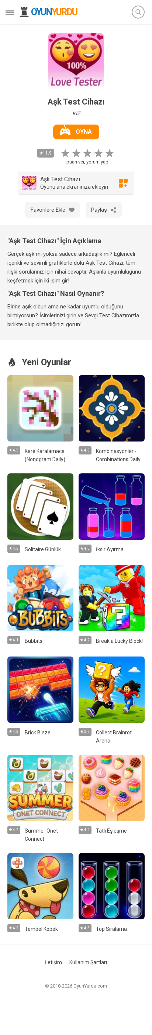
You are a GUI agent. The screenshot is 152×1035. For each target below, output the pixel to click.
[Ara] (138, 12)
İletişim (53, 962)
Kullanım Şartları (88, 962)
